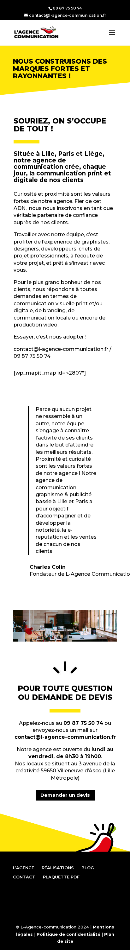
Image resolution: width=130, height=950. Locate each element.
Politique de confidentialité (68, 934)
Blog (87, 867)
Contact (24, 876)
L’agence (23, 867)
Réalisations (58, 867)
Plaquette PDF (61, 876)
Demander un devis (65, 795)
